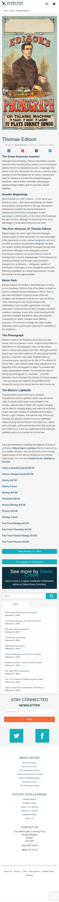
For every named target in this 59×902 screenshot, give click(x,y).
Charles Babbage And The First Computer (23, 654)
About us (29, 818)
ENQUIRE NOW (30, 845)
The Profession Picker (29, 785)
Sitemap (29, 875)
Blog (12, 11)
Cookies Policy (48, 871)
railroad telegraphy (36, 240)
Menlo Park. (45, 292)
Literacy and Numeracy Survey (29, 774)
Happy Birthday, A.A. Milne (29, 551)
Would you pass (29, 762)
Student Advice (29, 799)
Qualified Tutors (29, 803)
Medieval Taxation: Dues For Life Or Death (23, 662)
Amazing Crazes (29, 782)
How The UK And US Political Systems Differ (24, 679)
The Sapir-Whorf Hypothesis (17, 671)
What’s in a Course (29, 811)
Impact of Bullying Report (29, 778)
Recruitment (34, 871)
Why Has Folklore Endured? (17, 629)
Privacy (17, 871)
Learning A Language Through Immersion (23, 621)
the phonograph (41, 353)
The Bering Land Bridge (15, 637)
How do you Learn (29, 766)
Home (6, 11)
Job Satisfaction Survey (29, 770)
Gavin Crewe (20, 145)
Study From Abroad (29, 807)
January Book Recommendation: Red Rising (24, 687)
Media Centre (29, 757)
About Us (8, 871)
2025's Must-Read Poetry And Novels (21, 612)
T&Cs (24, 871)
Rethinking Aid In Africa (15, 646)
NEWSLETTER (29, 705)
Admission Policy (29, 814)
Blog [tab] (15, 604)
